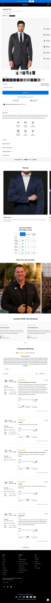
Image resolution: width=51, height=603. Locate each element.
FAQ (19, 557)
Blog (36, 565)
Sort (37, 373)
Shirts (3, 559)
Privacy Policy (28, 599)
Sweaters (4, 568)
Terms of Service (21, 599)
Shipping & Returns (6, 151)
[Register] (20, 582)
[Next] (49, 190)
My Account (21, 565)
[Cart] (48, 4)
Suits (3, 557)
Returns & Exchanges (23, 563)
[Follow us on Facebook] (4, 586)
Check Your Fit (22, 568)
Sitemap (34, 599)
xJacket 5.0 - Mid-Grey (8, 427)
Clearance (4, 572)
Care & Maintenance (23, 570)
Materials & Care (6, 143)
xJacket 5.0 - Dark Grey (8, 387)
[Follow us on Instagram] (7, 586)
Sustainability (37, 568)
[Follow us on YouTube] (11, 586)
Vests (3, 565)
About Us (37, 557)
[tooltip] (29, 356)
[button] (6, 13)
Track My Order (22, 561)
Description (5, 112)
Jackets (4, 561)
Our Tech (37, 559)
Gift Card (4, 574)
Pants (3, 563)
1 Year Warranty (5, 155)
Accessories (5, 570)
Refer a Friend (38, 563)
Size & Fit (4, 139)
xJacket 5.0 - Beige (8, 457)
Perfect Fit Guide (22, 559)
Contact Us (21, 572)
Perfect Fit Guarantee (7, 147)
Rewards (37, 561)
